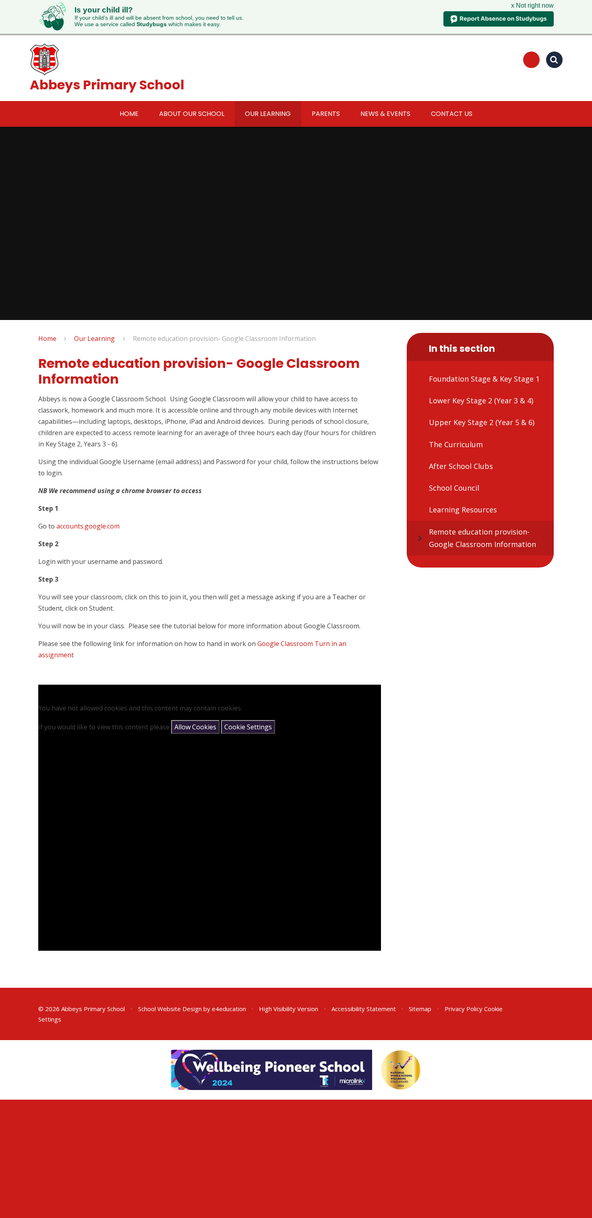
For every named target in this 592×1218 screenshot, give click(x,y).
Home (47, 338)
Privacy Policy (463, 1009)
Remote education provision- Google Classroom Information (224, 338)
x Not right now (532, 5)
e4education (229, 1009)
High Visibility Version (288, 1009)
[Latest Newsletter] (531, 60)
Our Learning (94, 338)
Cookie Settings (248, 727)
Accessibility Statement (363, 1009)
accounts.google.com (88, 526)
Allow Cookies (195, 727)
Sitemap (420, 1009)
